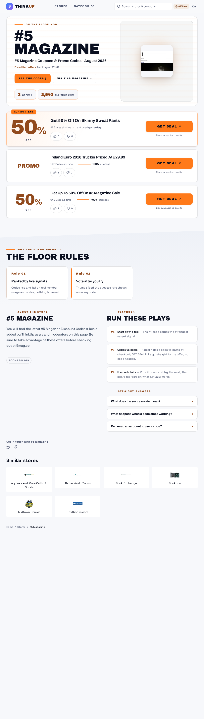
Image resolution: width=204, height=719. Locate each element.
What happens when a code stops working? (152, 413)
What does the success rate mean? (152, 401)
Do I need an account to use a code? (152, 426)
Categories (84, 6)
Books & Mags (19, 360)
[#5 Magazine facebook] (16, 447)
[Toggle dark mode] (194, 6)
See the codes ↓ (33, 78)
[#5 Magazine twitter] (8, 447)
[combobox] (143, 6)
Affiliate (182, 6)
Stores (61, 6)
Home (9, 527)
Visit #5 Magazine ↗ (74, 78)
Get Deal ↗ (169, 126)
